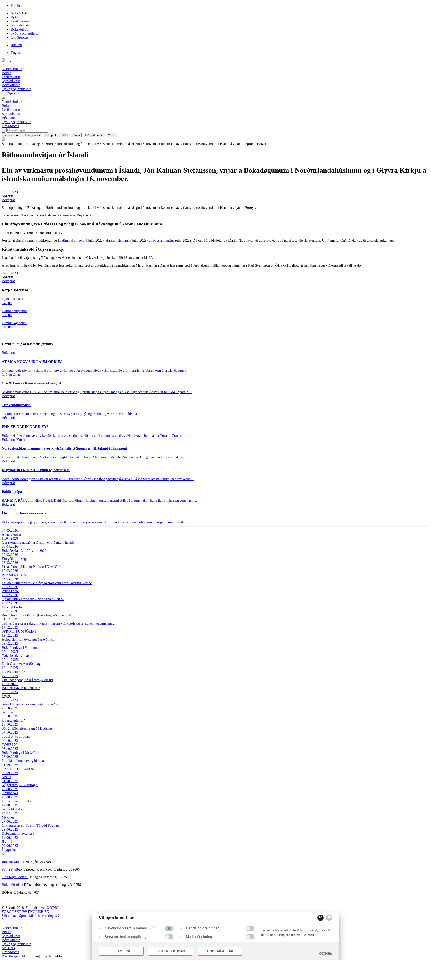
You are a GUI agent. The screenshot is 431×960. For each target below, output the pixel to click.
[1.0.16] (325, 953)
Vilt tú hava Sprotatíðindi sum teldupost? (30, 916)
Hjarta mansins (163, 240)
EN (329, 917)
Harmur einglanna (118, 240)
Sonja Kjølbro (12, 869)
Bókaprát (8, 200)
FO (320, 917)
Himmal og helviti (74, 240)
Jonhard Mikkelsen (15, 862)
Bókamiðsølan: (12, 885)
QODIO (53, 907)
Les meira (121, 951)
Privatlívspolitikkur (16, 956)
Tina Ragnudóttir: (15, 877)
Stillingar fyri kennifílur (46, 956)
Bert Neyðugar (170, 951)
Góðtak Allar (220, 951)
